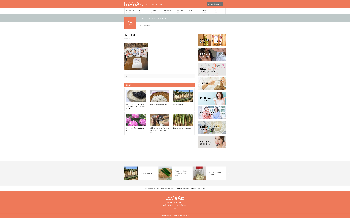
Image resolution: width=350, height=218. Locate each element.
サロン (140, 11)
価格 (190, 11)
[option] (141, 173)
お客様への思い (130, 11)
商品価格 (186, 188)
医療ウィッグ (168, 11)
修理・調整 (180, 11)
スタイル (153, 11)
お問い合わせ (201, 188)
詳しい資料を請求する (214, 4)
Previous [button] (122, 173)
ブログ (216, 11)
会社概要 (204, 11)
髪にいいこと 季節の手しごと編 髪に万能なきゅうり (147, 173)
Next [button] (228, 173)
